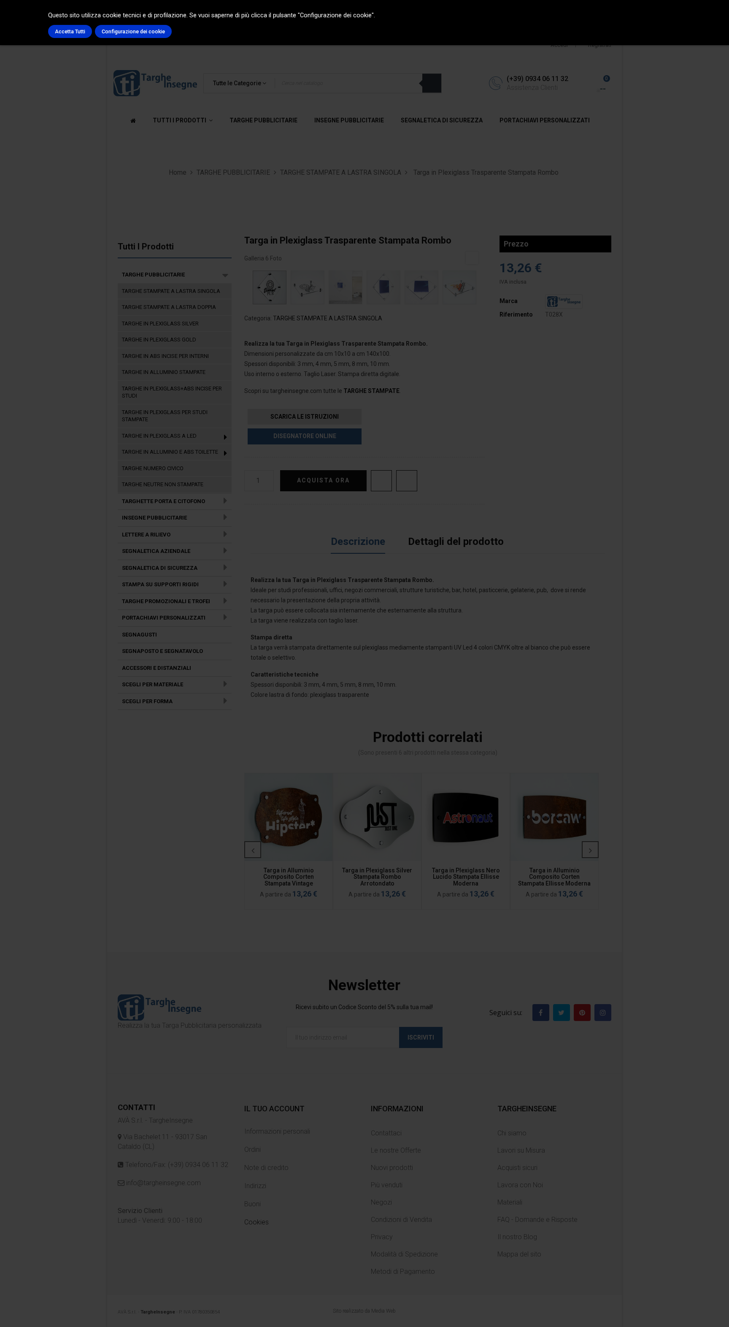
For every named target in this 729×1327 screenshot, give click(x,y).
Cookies (256, 1222)
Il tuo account (274, 1108)
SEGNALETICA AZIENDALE (156, 551)
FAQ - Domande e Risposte (537, 1220)
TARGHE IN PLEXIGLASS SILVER (160, 323)
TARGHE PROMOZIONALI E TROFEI (166, 601)
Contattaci (386, 1133)
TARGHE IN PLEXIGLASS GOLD (159, 339)
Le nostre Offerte (396, 1150)
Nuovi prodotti (392, 1168)
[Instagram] (602, 1012)
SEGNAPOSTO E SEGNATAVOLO (162, 651)
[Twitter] (561, 1012)
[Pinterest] (582, 1012)
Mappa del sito (519, 1254)
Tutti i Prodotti (146, 246)
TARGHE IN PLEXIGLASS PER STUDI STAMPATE (165, 416)
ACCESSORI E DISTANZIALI (156, 668)
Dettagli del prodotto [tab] (456, 541)
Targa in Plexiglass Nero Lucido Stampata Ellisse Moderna (466, 877)
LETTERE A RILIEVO (146, 534)
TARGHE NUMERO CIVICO (153, 468)
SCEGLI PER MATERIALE (152, 684)
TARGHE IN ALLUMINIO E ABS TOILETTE (170, 452)
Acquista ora (323, 480)
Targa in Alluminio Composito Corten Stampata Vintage (288, 877)
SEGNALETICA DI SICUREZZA (159, 568)
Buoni (252, 1204)
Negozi (381, 1202)
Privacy (382, 1237)
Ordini (252, 1150)
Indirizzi (255, 1186)
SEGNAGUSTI (139, 634)
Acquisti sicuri (517, 1168)
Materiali (509, 1202)
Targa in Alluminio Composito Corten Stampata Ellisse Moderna (554, 877)
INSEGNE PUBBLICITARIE (154, 518)
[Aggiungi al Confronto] (406, 480)
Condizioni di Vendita (401, 1220)
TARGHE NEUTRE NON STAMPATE (162, 484)
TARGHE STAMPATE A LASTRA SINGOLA (171, 291)
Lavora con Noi (520, 1185)
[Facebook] (540, 1012)
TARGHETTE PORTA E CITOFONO (163, 501)
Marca (509, 301)
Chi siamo (511, 1133)
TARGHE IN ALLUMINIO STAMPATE (163, 372)
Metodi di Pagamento (403, 1271)
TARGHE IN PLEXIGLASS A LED (159, 436)
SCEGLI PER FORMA (147, 701)
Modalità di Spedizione (404, 1254)
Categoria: (258, 318)
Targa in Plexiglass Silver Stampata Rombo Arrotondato (377, 877)
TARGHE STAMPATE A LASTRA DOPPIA (169, 307)
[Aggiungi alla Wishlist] (381, 480)
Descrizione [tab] (358, 541)
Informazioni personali (277, 1131)
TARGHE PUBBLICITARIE (153, 274)
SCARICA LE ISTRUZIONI (304, 416)
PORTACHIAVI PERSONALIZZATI (163, 618)
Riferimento (516, 314)
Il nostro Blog (517, 1237)
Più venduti (386, 1185)
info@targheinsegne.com (162, 1183)
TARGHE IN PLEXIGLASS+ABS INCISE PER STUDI (172, 392)
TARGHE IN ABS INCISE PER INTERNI (165, 356)
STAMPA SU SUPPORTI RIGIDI (160, 584)
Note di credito (266, 1168)
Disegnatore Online (304, 436)
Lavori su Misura (521, 1150)
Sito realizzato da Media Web (364, 1311)
